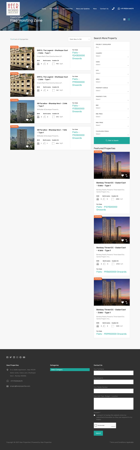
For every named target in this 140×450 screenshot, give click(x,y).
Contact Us (104, 9)
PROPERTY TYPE (101, 96)
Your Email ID (98, 378)
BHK (97, 105)
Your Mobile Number (101, 387)
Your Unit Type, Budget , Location (106, 396)
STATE (98, 62)
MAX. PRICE (99, 122)
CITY (97, 70)
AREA (97, 79)
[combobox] (79, 39)
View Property (22, 65)
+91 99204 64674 (127, 9)
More (95, 9)
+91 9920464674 (16, 381)
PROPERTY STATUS (102, 88)
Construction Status (102, 131)
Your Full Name (99, 369)
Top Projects (54, 9)
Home (44, 9)
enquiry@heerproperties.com (20, 386)
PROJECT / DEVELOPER (103, 44)
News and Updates (83, 9)
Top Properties (67, 9)
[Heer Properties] (13, 14)
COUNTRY (99, 53)
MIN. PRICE (99, 114)
